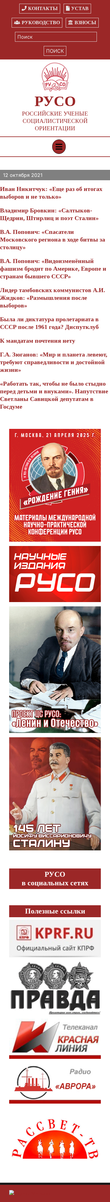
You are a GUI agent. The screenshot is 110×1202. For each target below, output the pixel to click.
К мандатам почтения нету (37, 340)
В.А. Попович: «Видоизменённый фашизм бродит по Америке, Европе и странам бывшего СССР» (53, 269)
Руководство (41, 22)
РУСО (55, 101)
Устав (80, 8)
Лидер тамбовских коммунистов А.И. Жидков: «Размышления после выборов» (52, 298)
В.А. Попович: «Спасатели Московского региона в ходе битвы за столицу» (52, 239)
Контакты (43, 8)
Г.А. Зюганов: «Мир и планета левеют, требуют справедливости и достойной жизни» (53, 362)
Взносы (85, 22)
